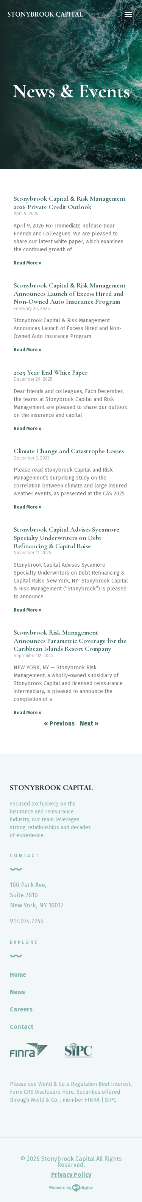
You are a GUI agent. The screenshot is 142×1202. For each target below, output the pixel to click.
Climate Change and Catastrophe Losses (69, 451)
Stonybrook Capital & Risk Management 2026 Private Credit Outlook (70, 202)
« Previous (59, 723)
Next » (89, 723)
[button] (128, 14)
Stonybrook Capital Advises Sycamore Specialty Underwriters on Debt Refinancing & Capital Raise (66, 537)
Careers (21, 1009)
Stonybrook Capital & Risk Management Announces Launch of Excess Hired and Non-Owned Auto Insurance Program (70, 293)
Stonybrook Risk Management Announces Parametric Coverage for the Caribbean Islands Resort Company (70, 640)
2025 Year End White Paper (51, 372)
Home (18, 974)
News (17, 992)
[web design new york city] (71, 1190)
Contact (21, 1026)
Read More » (28, 263)
